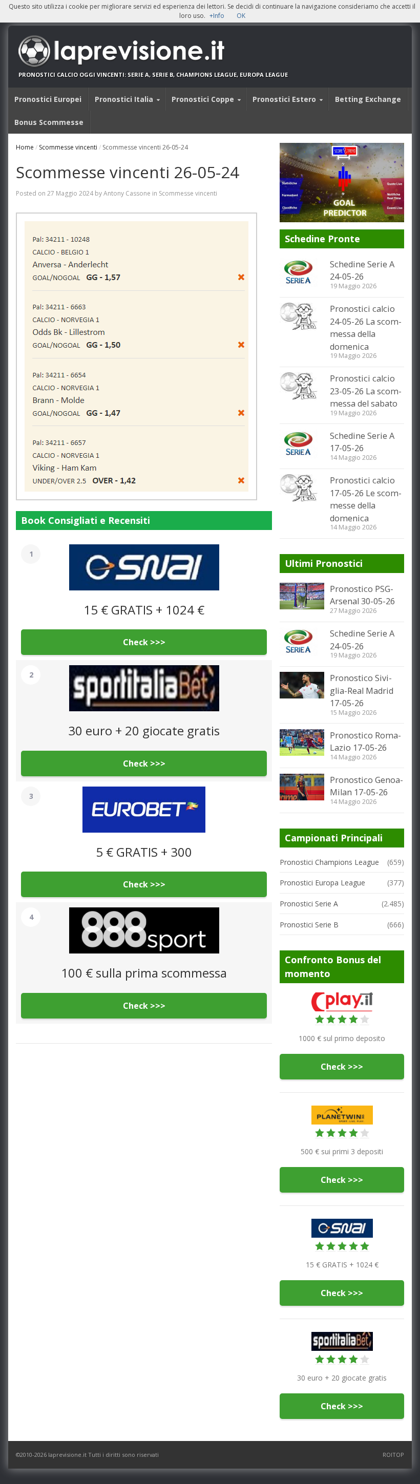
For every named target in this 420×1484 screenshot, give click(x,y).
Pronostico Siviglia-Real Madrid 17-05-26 (361, 690)
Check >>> (144, 642)
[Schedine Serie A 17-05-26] (302, 444)
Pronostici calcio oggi (56, 74)
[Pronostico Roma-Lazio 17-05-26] (302, 742)
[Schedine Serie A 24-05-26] (302, 272)
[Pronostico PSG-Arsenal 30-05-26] (302, 596)
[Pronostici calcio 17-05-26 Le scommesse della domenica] (302, 488)
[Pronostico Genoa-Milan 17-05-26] (302, 787)
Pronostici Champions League (329, 862)
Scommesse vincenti (68, 147)
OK (241, 15)
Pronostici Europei (47, 99)
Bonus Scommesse (48, 122)
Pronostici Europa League (322, 882)
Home (25, 147)
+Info (216, 15)
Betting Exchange (368, 99)
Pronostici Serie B (309, 924)
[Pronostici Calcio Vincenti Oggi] (153, 51)
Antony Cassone (127, 193)
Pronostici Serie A (309, 903)
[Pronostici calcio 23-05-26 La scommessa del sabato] (302, 386)
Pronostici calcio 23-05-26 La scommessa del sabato (366, 391)
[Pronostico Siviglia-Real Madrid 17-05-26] (302, 685)
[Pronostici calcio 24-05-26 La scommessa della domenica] (302, 316)
